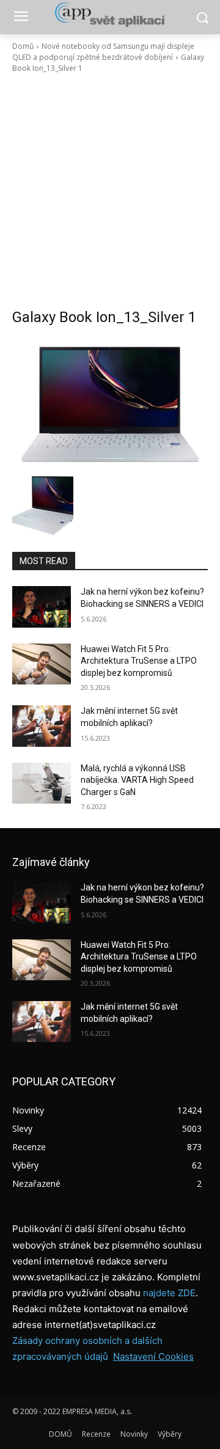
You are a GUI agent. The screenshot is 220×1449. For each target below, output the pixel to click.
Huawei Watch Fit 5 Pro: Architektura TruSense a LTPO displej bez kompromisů (139, 661)
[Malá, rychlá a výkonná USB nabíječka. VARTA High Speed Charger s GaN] (41, 783)
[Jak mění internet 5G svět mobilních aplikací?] (41, 725)
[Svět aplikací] (110, 14)
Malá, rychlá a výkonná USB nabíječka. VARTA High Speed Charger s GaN (137, 780)
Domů (23, 46)
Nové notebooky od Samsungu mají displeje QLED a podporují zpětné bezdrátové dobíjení (103, 51)
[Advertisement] (110, 191)
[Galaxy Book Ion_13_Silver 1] (110, 404)
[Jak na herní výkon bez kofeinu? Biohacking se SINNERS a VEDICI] (41, 606)
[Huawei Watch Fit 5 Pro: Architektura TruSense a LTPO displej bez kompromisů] (41, 664)
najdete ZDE (169, 1293)
